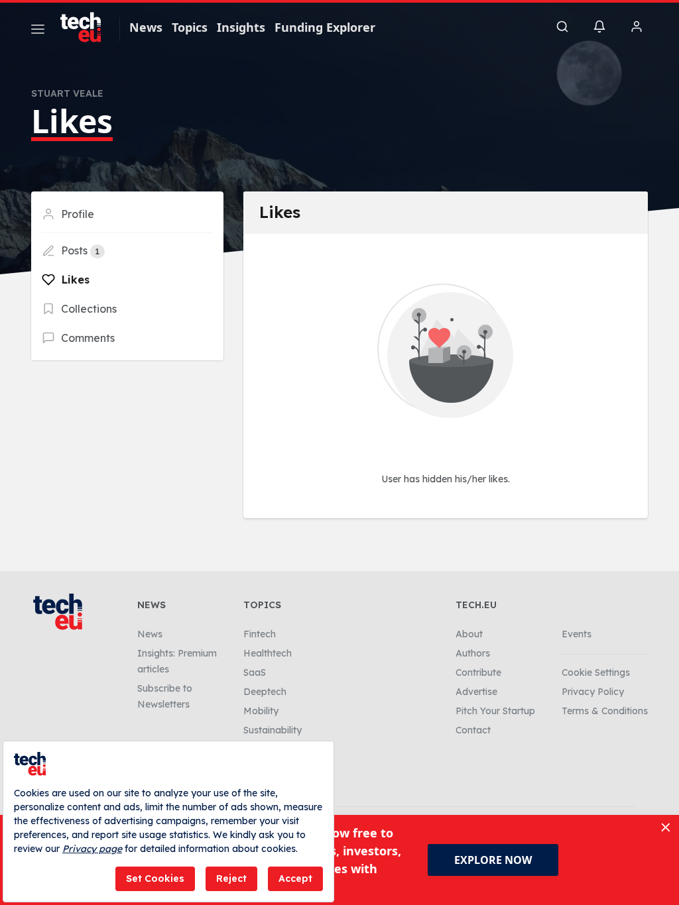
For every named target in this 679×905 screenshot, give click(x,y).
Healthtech (267, 653)
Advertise (476, 692)
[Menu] (37, 31)
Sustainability (272, 730)
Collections (87, 308)
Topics (190, 27)
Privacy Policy (593, 692)
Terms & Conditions (605, 711)
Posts (78, 250)
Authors (473, 653)
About (469, 634)
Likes (74, 279)
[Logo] (86, 27)
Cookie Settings (596, 672)
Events (576, 634)
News (145, 27)
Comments (86, 338)
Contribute (478, 672)
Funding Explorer (325, 27)
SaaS (254, 672)
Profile (76, 214)
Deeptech (264, 692)
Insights (241, 27)
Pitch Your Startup (495, 711)
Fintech (259, 634)
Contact (473, 730)
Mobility (260, 711)
